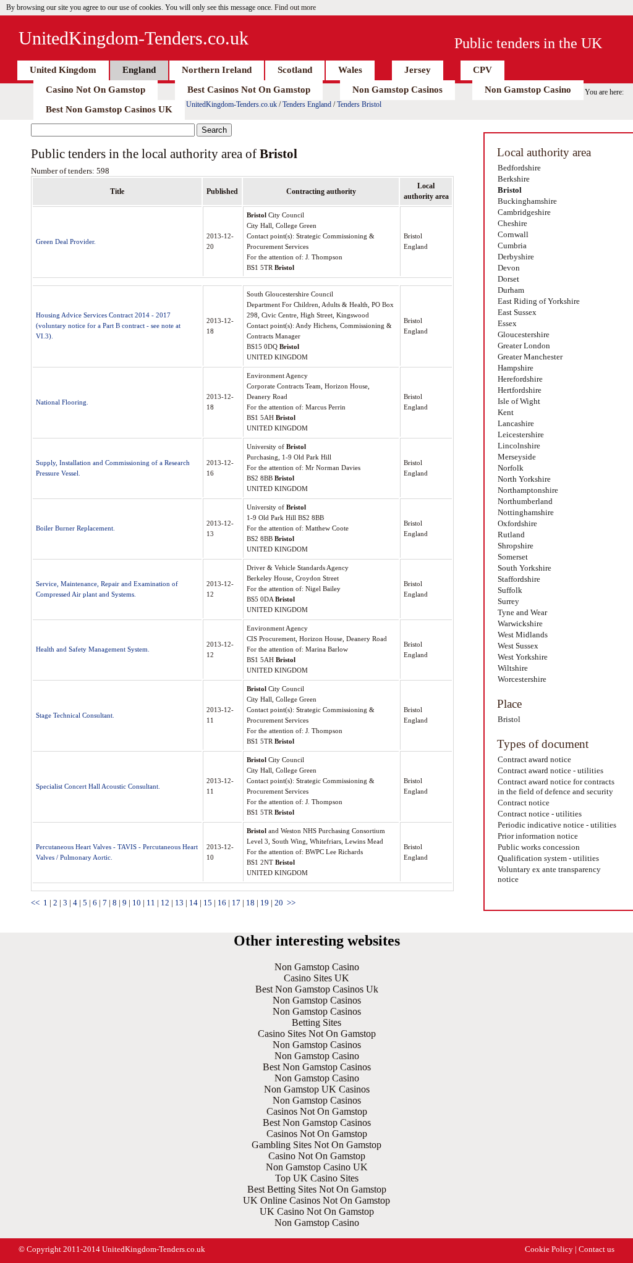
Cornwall (513, 234)
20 (278, 902)
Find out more (295, 7)
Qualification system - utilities (548, 858)
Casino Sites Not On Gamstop (317, 1033)
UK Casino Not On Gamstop (317, 1211)
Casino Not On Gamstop (95, 89)
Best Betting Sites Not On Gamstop (316, 1189)
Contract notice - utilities (540, 813)
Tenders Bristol (359, 104)
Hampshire (515, 367)
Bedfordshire (519, 167)
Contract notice (524, 802)
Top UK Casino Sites (317, 1178)
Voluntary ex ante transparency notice (549, 874)
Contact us (596, 1249)
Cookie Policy (549, 1249)
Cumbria (512, 245)
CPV (482, 70)
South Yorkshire (524, 568)
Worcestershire (522, 679)
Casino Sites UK (316, 978)
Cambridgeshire (524, 212)
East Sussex (517, 312)
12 (165, 902)
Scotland (295, 70)
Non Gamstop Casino (528, 89)
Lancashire (516, 423)
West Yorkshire (523, 656)
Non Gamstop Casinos (397, 89)
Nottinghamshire (526, 512)
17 (236, 902)
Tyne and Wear (522, 612)
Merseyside (517, 456)
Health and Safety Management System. (93, 649)
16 (222, 902)
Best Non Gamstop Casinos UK (109, 109)
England (139, 70)
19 (264, 902)
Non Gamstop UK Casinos (317, 1089)
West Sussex (518, 645)
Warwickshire (520, 623)
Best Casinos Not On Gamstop (248, 89)
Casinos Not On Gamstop (316, 1111)
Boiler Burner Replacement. (75, 528)
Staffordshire (519, 579)
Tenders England (307, 104)
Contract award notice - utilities (550, 770)
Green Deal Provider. (66, 241)
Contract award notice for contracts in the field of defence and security (556, 786)
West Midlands (523, 634)
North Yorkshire (524, 479)
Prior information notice (538, 836)
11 (151, 902)
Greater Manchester (530, 356)
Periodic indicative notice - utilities (557, 824)
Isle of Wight (519, 401)
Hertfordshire (520, 390)
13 (179, 902)
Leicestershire (521, 434)
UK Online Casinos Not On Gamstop (316, 1200)
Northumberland (525, 501)
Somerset (513, 556)
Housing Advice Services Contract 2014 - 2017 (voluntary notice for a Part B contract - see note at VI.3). (108, 325)
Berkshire (514, 178)
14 (193, 902)
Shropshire (515, 545)
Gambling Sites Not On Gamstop (316, 1144)
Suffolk (510, 590)
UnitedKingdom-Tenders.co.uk (134, 38)
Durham (511, 290)
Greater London (524, 345)
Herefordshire (520, 379)
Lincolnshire (519, 445)
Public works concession (539, 847)
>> (291, 902)
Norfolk (511, 467)
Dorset (508, 278)
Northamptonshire (528, 490)
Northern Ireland (217, 70)
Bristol (510, 190)
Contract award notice (534, 759)
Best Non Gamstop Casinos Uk (316, 989)
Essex (507, 323)
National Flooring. (62, 402)
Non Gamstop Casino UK (317, 1167)
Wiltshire (513, 668)
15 (207, 902)
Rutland (511, 534)
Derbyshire (516, 256)
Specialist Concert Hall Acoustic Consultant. (98, 786)
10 (136, 902)
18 (250, 902)
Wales (350, 70)
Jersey (417, 70)
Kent (506, 412)
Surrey (508, 601)
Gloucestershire (524, 334)
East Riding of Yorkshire (539, 301)
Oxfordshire (517, 523)
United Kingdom (63, 70)
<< (35, 902)
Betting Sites (316, 1022)
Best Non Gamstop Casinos (317, 1067)
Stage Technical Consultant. (75, 715)
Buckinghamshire (527, 201)
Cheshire (512, 223)
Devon (509, 267)
